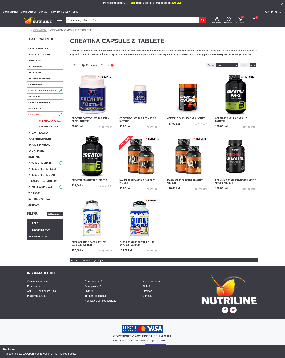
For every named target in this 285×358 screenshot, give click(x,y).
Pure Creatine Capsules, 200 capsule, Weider (89, 243)
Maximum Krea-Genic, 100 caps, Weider (137, 181)
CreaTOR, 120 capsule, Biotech (90, 180)
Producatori (40, 236)
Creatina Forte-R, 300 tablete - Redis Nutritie (90, 120)
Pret (35, 223)
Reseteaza (56, 214)
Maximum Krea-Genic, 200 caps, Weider (185, 181)
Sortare (211, 65)
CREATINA (40, 30)
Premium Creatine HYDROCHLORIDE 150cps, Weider (235, 181)
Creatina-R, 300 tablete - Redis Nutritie (137, 120)
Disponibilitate (41, 230)
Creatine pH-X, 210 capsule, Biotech (231, 120)
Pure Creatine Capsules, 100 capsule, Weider (136, 243)
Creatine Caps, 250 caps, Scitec (186, 118)
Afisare (245, 65)
